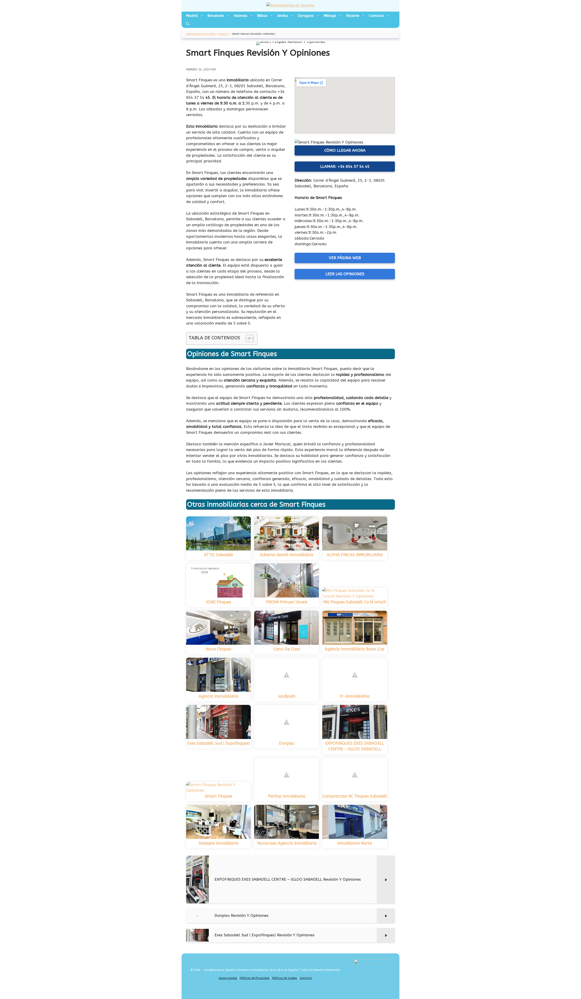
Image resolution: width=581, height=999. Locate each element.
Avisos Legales (228, 978)
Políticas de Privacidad (254, 978)
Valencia (240, 16)
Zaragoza (306, 16)
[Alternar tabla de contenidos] (247, 338)
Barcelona (215, 16)
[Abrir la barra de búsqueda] (188, 24)
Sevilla (282, 16)
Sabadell (223, 34)
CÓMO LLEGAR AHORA (344, 150)
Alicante (352, 16)
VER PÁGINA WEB (345, 257)
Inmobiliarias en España (201, 34)
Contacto (376, 16)
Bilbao (262, 16)
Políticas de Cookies (284, 978)
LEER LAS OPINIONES (344, 274)
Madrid (192, 16)
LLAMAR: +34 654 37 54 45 (344, 166)
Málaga (330, 16)
